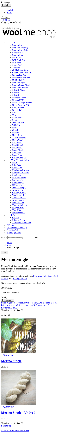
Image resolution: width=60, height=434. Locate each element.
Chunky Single (19, 157)
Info (11, 215)
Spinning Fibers (14, 232)
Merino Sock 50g (20, 48)
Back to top (7, 426)
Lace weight (17, 180)
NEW (14, 162)
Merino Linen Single (21, 85)
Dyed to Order (13, 230)
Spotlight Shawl (20, 278)
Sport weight (18, 182)
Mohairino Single (20, 87)
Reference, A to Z (41, 305)
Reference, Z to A (9, 308)
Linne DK (16, 152)
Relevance (7, 300)
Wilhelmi (16, 125)
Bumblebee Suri (19, 75)
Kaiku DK (17, 142)
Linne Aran (17, 155)
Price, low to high (9, 305)
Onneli (15, 130)
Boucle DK (17, 110)
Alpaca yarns (18, 200)
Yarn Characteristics (18, 160)
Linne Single (18, 150)
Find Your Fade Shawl (43, 276)
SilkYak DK (17, 92)
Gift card (11, 225)
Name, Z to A (51, 303)
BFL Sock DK (18, 60)
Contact (15, 217)
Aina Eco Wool (19, 137)
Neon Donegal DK (20, 105)
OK (4, 252)
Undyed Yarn (18, 207)
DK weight (17, 185)
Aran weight (17, 190)
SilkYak (15, 95)
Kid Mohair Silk (19, 80)
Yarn (11, 43)
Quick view (7, 355)
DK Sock (16, 58)
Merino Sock (18, 45)
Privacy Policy (18, 220)
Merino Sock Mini (20, 50)
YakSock (16, 68)
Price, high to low (25, 305)
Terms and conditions (21, 222)
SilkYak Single (18, 90)
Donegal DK (18, 100)
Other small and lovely (17, 227)
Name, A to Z (38, 303)
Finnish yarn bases (20, 172)
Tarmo (15, 115)
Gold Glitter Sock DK (22, 73)
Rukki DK (17, 147)
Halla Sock (17, 135)
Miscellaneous (18, 212)
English (10, 10)
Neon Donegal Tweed (22, 102)
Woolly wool (18, 195)
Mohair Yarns (18, 202)
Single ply (16, 175)
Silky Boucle (18, 107)
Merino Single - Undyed (18, 412)
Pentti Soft (16, 117)
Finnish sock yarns (20, 170)
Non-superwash (19, 177)
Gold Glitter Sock (20, 70)
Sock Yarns (17, 167)
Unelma (15, 132)
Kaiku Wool (17, 140)
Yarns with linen (19, 205)
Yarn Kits (16, 210)
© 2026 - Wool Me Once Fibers (15, 430)
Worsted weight (19, 187)
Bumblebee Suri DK (21, 77)
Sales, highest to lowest (11, 303)
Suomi (9, 12)
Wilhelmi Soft (18, 122)
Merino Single (18, 82)
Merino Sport (18, 55)
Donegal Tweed (19, 97)
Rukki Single (18, 145)
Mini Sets (16, 165)
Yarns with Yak (19, 197)
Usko (14, 127)
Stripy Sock (17, 65)
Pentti (14, 120)
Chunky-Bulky (19, 192)
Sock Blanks (17, 53)
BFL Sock (16, 63)
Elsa (14, 112)
